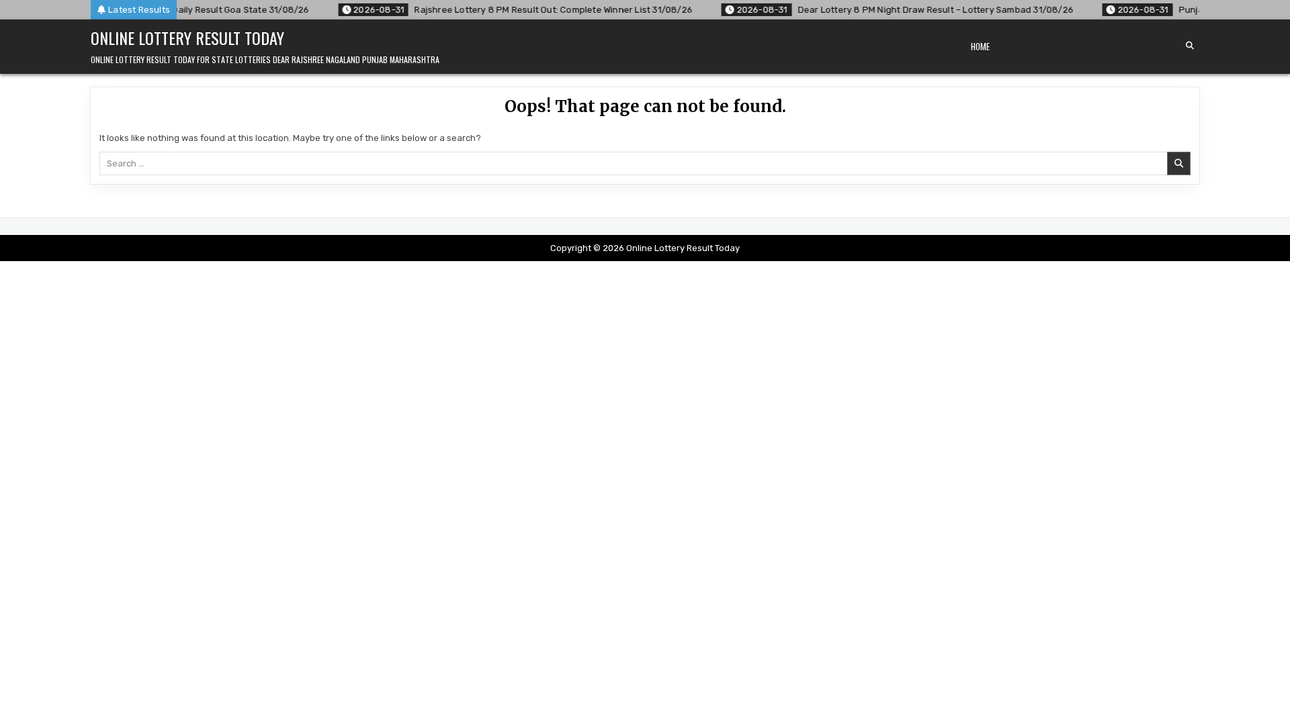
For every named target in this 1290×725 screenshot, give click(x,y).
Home (980, 46)
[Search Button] (1190, 45)
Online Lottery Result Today (187, 38)
